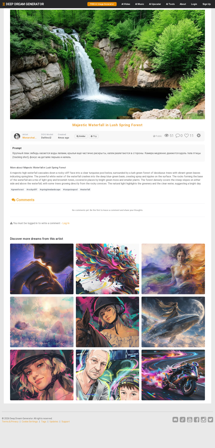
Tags (43, 421)
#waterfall (85, 190)
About (183, 4)
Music (139, 4)
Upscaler (155, 4)
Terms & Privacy (10, 421)
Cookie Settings (30, 421)
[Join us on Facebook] (196, 419)
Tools (170, 4)
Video (126, 4)
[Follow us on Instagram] (203, 419)
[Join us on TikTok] (182, 419)
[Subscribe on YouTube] (189, 419)
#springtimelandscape (50, 190)
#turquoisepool (70, 190)
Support (66, 421)
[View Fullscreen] (200, 113)
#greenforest (17, 190)
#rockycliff (32, 190)
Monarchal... (30, 137)
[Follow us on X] (210, 419)
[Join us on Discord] (175, 419)
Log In (65, 223)
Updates (54, 421)
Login (194, 4)
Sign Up (207, 4)
